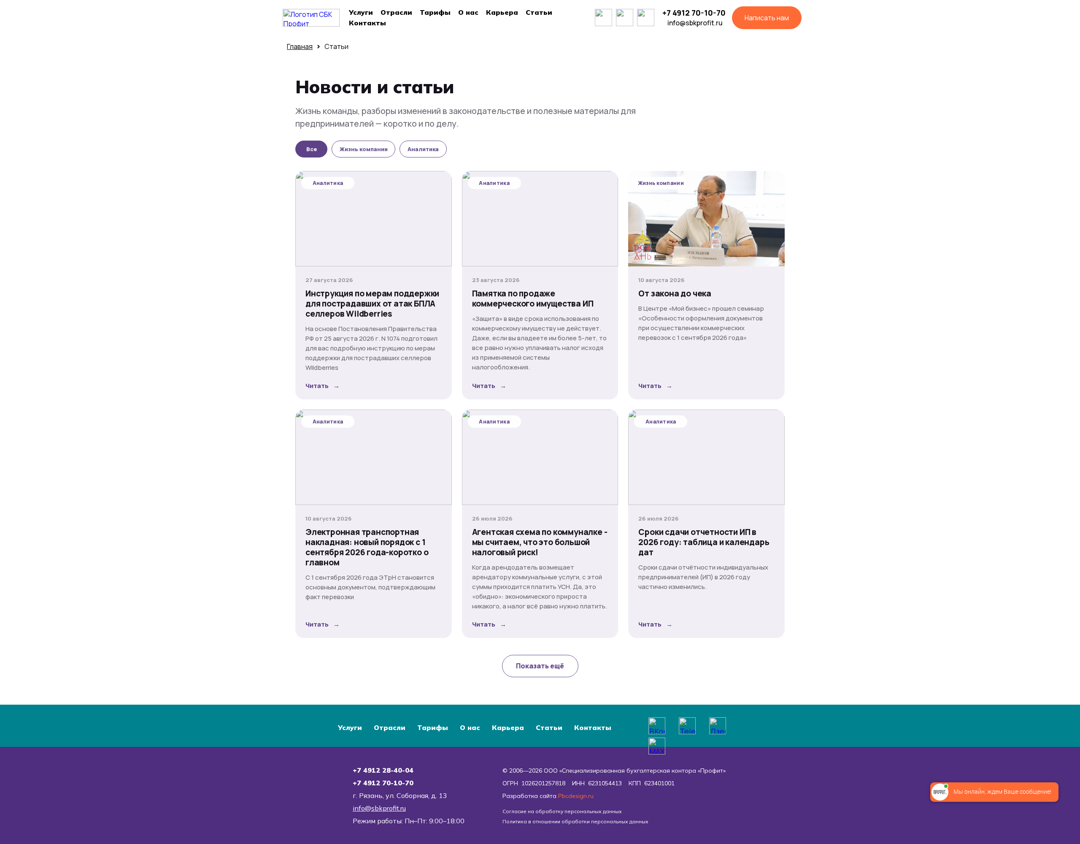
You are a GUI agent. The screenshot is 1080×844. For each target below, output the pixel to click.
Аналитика (423, 149)
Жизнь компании (364, 149)
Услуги (361, 12)
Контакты (367, 23)
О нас (468, 12)
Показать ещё (540, 665)
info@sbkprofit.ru (695, 22)
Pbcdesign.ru (576, 796)
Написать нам (767, 17)
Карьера (502, 12)
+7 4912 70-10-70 (694, 13)
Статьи (539, 12)
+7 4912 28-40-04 (383, 770)
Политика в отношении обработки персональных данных (575, 821)
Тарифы (435, 12)
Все (311, 149)
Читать (322, 385)
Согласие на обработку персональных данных (562, 811)
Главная (300, 46)
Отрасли (396, 12)
